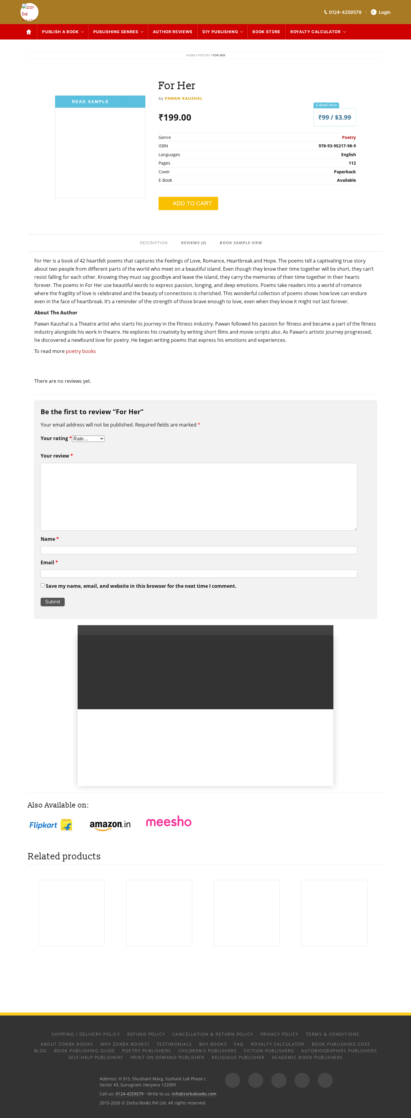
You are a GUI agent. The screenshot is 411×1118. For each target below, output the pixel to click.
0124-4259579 (130, 1094)
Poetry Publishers (146, 1050)
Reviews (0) (193, 242)
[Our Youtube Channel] (325, 1080)
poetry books (81, 351)
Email (49, 562)
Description (154, 242)
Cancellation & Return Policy (212, 1034)
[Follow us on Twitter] (278, 1080)
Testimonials (174, 1044)
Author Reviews (173, 31)
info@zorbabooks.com (194, 1094)
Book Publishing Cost (341, 1044)
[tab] (154, 242)
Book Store (266, 31)
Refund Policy (146, 1034)
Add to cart (192, 203)
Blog (40, 1050)
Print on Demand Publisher (168, 1057)
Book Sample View (241, 242)
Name (50, 539)
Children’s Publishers (207, 1050)
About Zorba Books (67, 1044)
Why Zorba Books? (125, 1044)
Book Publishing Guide (84, 1050)
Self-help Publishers (95, 1057)
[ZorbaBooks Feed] (232, 1080)
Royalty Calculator (315, 31)
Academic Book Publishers (307, 1057)
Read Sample (90, 101)
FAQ (239, 1044)
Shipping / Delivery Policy (85, 1034)
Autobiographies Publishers (339, 1050)
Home (190, 55)
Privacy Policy (280, 1034)
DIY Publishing (220, 31)
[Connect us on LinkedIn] (302, 1080)
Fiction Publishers (269, 1050)
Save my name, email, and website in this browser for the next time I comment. (141, 586)
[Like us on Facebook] (255, 1080)
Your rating (56, 438)
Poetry (204, 55)
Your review (57, 455)
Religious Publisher (238, 1057)
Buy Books (213, 1044)
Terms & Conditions (333, 1034)
